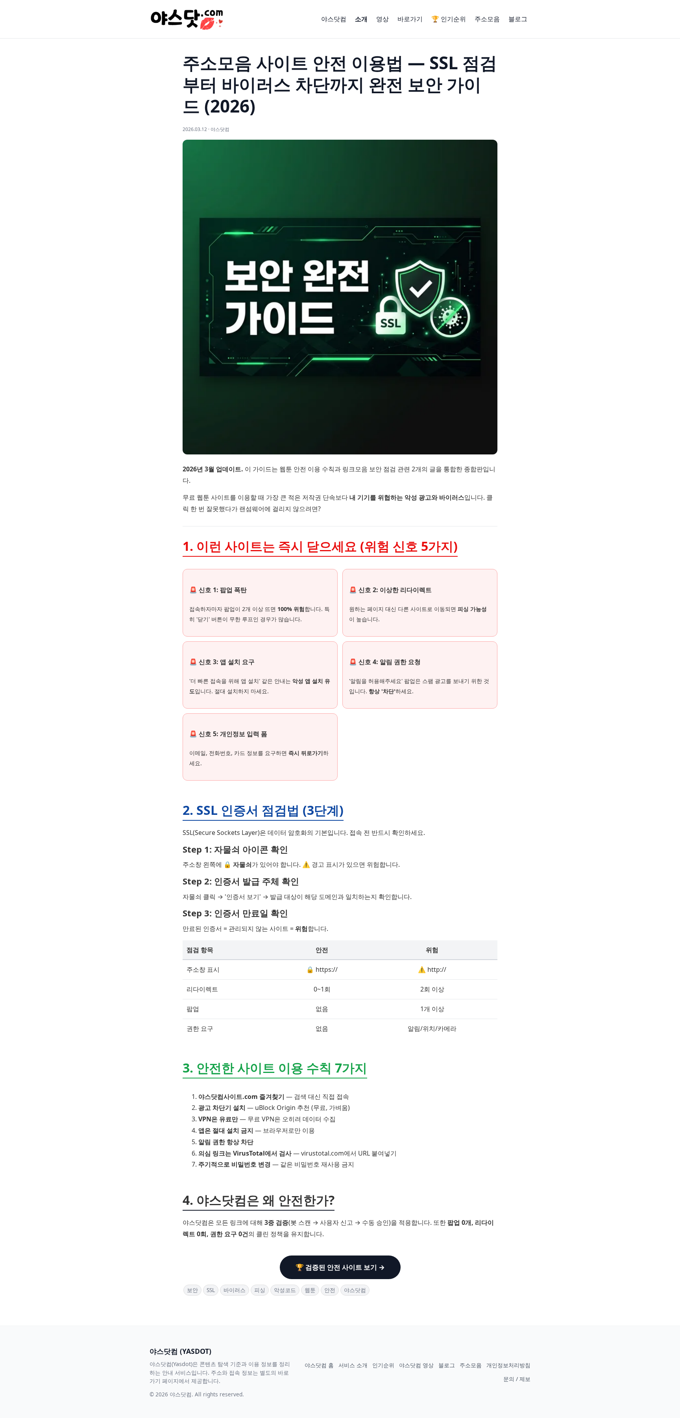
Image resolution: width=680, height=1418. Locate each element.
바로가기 (410, 19)
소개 (361, 19)
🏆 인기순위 (448, 19)
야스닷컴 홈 (319, 1365)
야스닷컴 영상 (416, 1365)
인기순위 (383, 1365)
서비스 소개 (353, 1365)
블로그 (517, 19)
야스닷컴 (333, 19)
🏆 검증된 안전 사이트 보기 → (340, 1267)
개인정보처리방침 (508, 1365)
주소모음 (487, 19)
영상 (382, 19)
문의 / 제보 (516, 1379)
